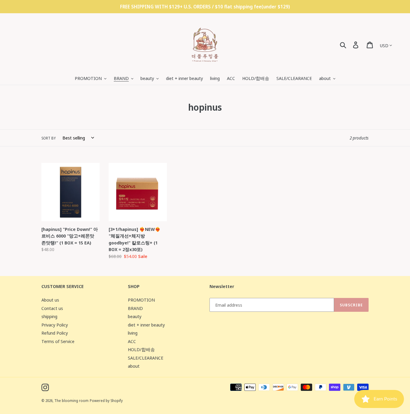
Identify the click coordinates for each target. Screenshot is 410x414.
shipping (49, 316)
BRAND (135, 308)
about (134, 366)
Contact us (52, 308)
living (132, 333)
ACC (132, 341)
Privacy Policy (54, 325)
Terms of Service (57, 341)
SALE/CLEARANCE (145, 358)
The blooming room (71, 400)
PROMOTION (141, 300)
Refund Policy (54, 333)
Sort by (48, 138)
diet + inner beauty (146, 325)
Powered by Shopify (106, 400)
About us (50, 300)
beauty (134, 316)
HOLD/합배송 (141, 349)
